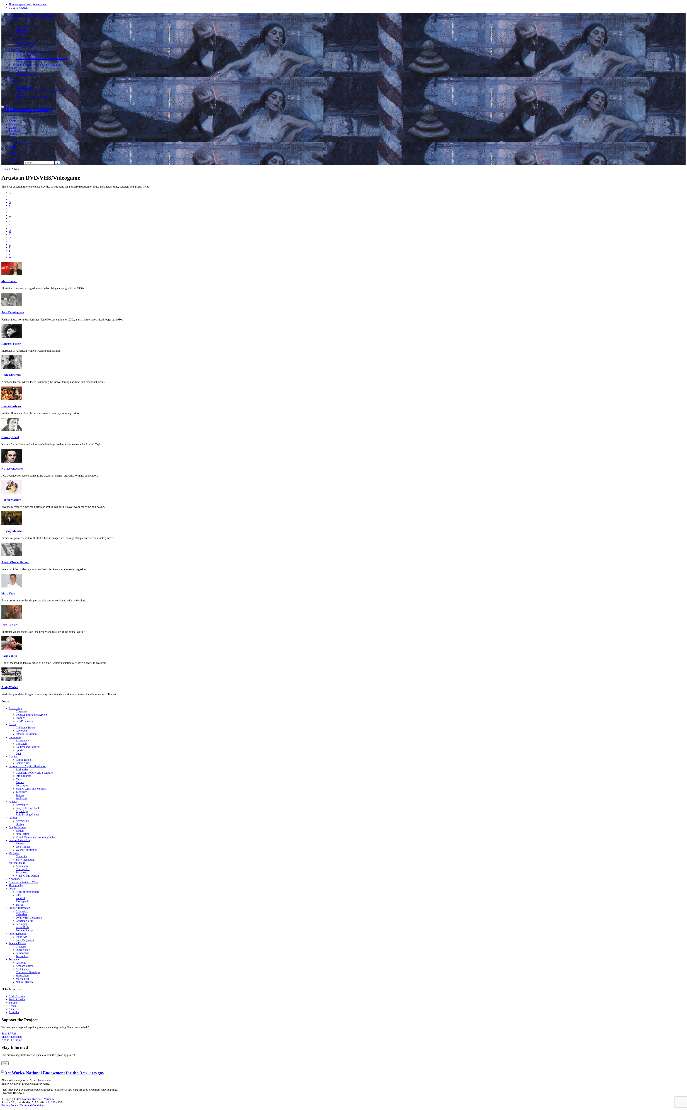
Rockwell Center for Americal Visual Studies (41, 58)
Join (5, 1063)
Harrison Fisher (11, 343)
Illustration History (26, 61)
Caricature (21, 743)
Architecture (23, 969)
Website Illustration (26, 849)
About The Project (11, 1039)
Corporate (21, 711)
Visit (11, 22)
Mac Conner (9, 281)
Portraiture (22, 785)
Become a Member (26, 74)
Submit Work (8, 1033)
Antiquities (22, 769)
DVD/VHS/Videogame (29, 917)
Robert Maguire (11, 499)
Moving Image (17, 862)
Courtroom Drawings (28, 972)
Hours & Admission (27, 26)
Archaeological (24, 965)
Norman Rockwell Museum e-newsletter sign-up (43, 90)
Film (18, 895)
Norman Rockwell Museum (38, 1099)
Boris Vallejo (9, 655)
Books (12, 724)
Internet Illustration (19, 840)
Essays (12, 127)
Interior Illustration (26, 733)
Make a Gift (22, 71)
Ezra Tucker (9, 624)
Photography (16, 885)
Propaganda (22, 901)
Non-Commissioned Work (23, 882)
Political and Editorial (28, 746)
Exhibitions (22, 32)
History (13, 117)
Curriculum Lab (25, 45)
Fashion (13, 817)
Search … (17, 162)
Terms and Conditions (32, 1105)
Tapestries (21, 791)
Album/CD (22, 911)
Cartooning (15, 737)
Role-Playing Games (27, 814)
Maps (19, 779)
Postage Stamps (24, 930)
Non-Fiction (23, 833)
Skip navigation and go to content (28, 4)
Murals (20, 782)
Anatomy (21, 962)
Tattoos (20, 795)
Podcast (13, 133)
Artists (12, 120)
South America (17, 999)
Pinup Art (21, 936)
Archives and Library (28, 55)
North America (17, 996)
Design (20, 824)
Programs (21, 38)
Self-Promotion (24, 721)
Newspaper (15, 878)
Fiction (20, 830)
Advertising (15, 708)
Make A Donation (11, 1036)
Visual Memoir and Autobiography (35, 837)
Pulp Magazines (25, 940)
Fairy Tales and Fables (28, 808)
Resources (14, 130)
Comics (13, 756)
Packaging (22, 924)
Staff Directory (24, 87)
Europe (13, 1002)
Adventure (22, 804)
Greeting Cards (24, 920)
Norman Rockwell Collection (32, 51)
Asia (11, 1009)
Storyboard (22, 872)
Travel (19, 904)
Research (14, 48)
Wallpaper (21, 798)
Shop (11, 77)
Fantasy (13, 801)
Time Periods (23, 143)
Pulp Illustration (17, 933)
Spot (18, 753)
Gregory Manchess (12, 531)
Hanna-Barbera (11, 406)
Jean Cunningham (12, 312)
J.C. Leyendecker (12, 468)
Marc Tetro (8, 593)
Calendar (14, 80)
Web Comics (23, 846)
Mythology (22, 811)
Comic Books (23, 759)
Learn (12, 35)
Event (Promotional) (27, 891)
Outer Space (23, 949)
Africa (12, 1005)
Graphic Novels (17, 827)
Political (20, 898)
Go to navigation (18, 7)
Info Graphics (23, 775)
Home (4, 169)
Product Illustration (19, 907)
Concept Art (23, 869)
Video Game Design (27, 875)
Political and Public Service (31, 714)
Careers (20, 93)
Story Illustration (25, 859)
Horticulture (22, 975)
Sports (19, 750)
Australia (14, 1012)
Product (20, 717)
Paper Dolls (22, 927)
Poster (12, 888)
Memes (20, 843)
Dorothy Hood (10, 437)
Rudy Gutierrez (11, 374)
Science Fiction (17, 943)
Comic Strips (23, 762)
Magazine (14, 853)
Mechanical (22, 978)
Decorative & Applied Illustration (27, 766)
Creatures (21, 946)
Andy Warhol (9, 687)
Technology (22, 956)
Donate (13, 67)
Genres (13, 124)
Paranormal (22, 952)
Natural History (24, 981)
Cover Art (21, 730)
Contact (13, 84)
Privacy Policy (9, 1105)
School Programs (25, 42)
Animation (22, 866)
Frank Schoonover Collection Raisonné (38, 64)
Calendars (21, 914)
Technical (14, 959)
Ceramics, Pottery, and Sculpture (34, 772)
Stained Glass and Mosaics (31, 788)
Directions (21, 29)
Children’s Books (25, 727)
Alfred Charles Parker (15, 562)
